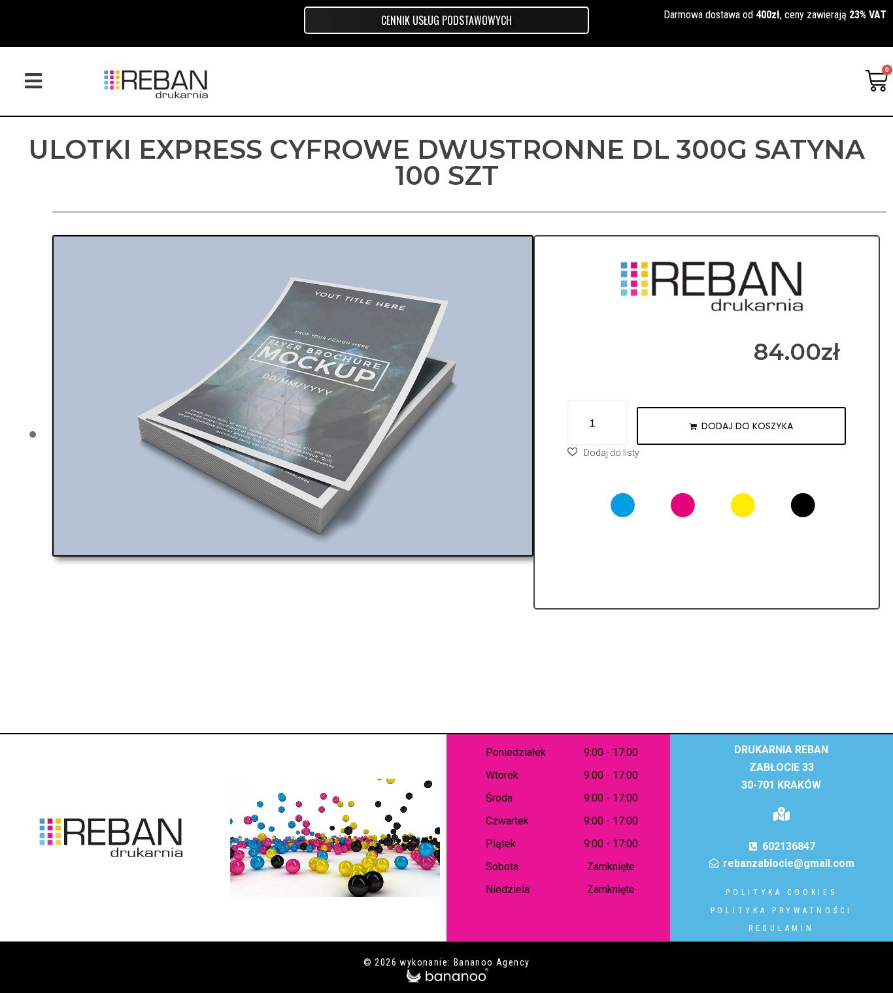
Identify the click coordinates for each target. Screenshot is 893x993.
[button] (33, 80)
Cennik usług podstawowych (446, 20)
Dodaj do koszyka (747, 425)
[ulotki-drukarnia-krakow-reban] (293, 395)
